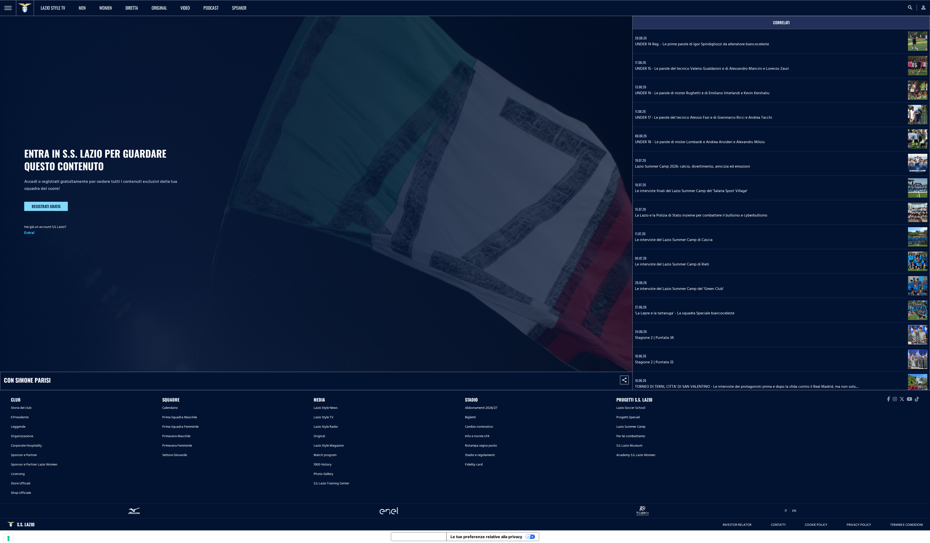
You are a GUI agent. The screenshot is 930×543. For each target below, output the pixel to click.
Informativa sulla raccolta (418, 536)
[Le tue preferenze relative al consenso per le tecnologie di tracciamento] (8, 538)
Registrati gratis (46, 206)
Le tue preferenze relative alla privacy (486, 536)
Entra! (29, 233)
